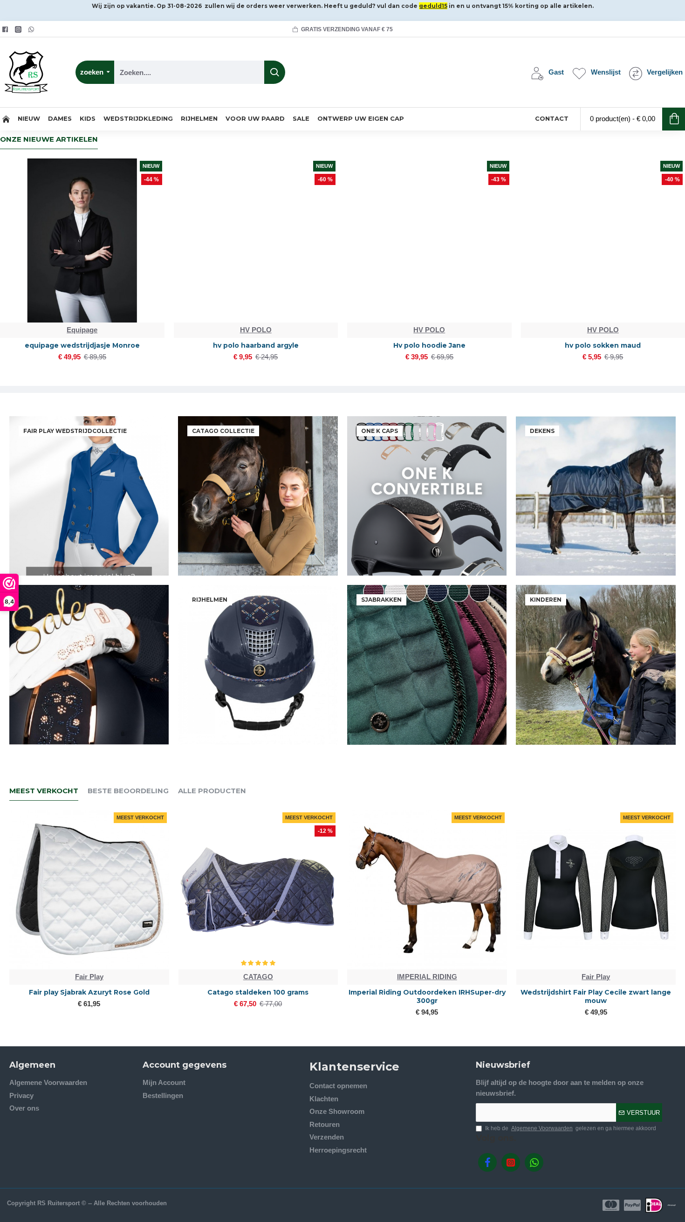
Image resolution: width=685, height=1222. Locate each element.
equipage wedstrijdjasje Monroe (82, 345)
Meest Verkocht (43, 791)
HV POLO (256, 330)
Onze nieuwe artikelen (49, 139)
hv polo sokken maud (603, 345)
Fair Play (89, 977)
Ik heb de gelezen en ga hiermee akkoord (570, 1128)
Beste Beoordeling (128, 791)
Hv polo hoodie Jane (429, 345)
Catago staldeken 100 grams (257, 992)
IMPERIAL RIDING (427, 977)
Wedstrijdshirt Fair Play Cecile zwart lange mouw (596, 996)
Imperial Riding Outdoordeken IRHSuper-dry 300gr (427, 996)
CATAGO (258, 977)
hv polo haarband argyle (256, 345)
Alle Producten (212, 791)
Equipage (82, 330)
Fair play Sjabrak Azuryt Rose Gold (89, 992)
